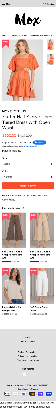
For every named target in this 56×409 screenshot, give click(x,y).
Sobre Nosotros (28, 341)
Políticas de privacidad (28, 356)
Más (8, 4)
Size (4, 158)
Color (5, 171)
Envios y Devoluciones (28, 352)
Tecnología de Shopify (28, 389)
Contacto (28, 337)
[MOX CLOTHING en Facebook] (24, 375)
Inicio (4, 35)
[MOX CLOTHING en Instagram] (31, 375)
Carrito (50, 4)
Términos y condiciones (28, 360)
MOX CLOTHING (40, 385)
